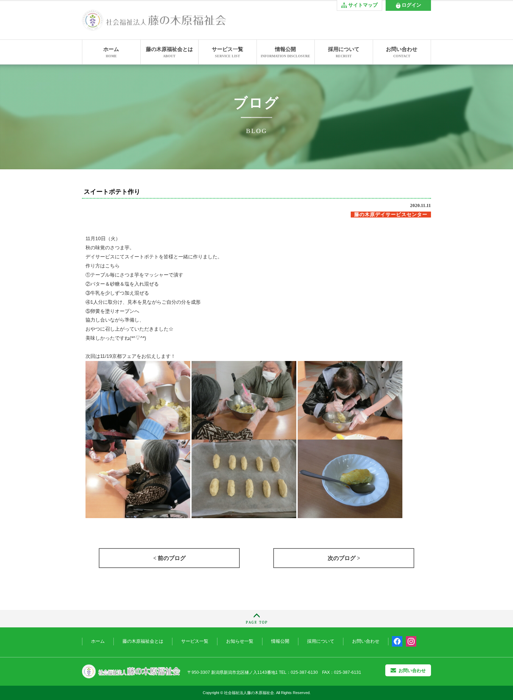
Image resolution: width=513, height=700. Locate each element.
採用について (343, 52)
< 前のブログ (169, 558)
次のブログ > (344, 558)
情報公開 (285, 52)
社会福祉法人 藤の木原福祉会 (131, 671)
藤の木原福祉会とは (169, 52)
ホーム (111, 52)
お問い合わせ (401, 52)
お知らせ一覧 (239, 641)
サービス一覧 (227, 52)
